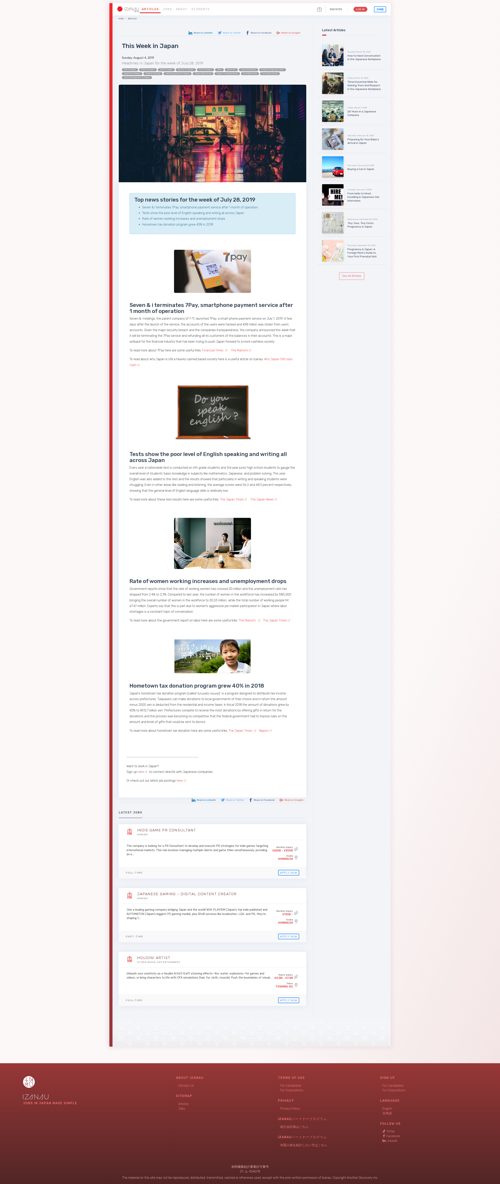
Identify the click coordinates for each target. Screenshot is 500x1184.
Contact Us (186, 1085)
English (387, 1108)
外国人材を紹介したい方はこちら (303, 1145)
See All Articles (351, 276)
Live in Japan (205, 69)
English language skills (272, 69)
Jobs (167, 9)
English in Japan (132, 73)
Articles (150, 9)
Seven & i (231, 69)
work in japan (166, 69)
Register (336, 9)
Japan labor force (203, 73)
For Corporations (291, 1090)
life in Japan (130, 69)
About (182, 9)
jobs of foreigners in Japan (137, 77)
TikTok (390, 1131)
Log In (360, 9)
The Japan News (262, 499)
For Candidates (290, 1085)
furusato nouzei (270, 73)
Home (121, 19)
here (141, 772)
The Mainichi (239, 350)
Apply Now (288, 872)
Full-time (134, 872)
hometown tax (250, 73)
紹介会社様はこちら (294, 1127)
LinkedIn (392, 1141)
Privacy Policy (290, 1108)
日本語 (380, 9)
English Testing (153, 73)
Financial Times (213, 350)
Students (200, 9)
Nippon (264, 730)
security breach (248, 69)
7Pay (219, 69)
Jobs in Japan (148, 69)
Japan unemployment (227, 73)
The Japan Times (232, 499)
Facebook (393, 1136)
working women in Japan (177, 73)
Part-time (134, 936)
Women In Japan (186, 69)
